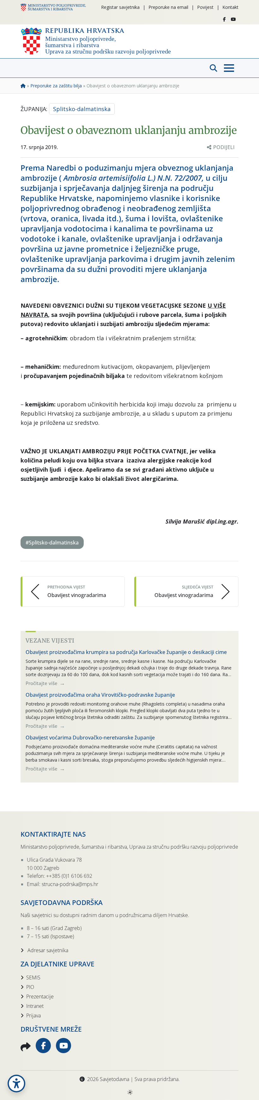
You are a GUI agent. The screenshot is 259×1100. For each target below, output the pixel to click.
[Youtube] (233, 19)
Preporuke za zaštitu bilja (56, 86)
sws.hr (129, 1092)
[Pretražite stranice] (213, 68)
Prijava (33, 1015)
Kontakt (230, 7)
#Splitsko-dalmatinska (52, 542)
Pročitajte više (42, 683)
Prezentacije (40, 996)
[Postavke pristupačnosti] (16, 1083)
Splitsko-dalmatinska (82, 109)
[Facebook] (224, 19)
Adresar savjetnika (47, 950)
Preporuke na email (168, 7)
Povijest (205, 7)
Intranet (35, 1006)
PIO (30, 987)
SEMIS (33, 977)
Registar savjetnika (120, 7)
